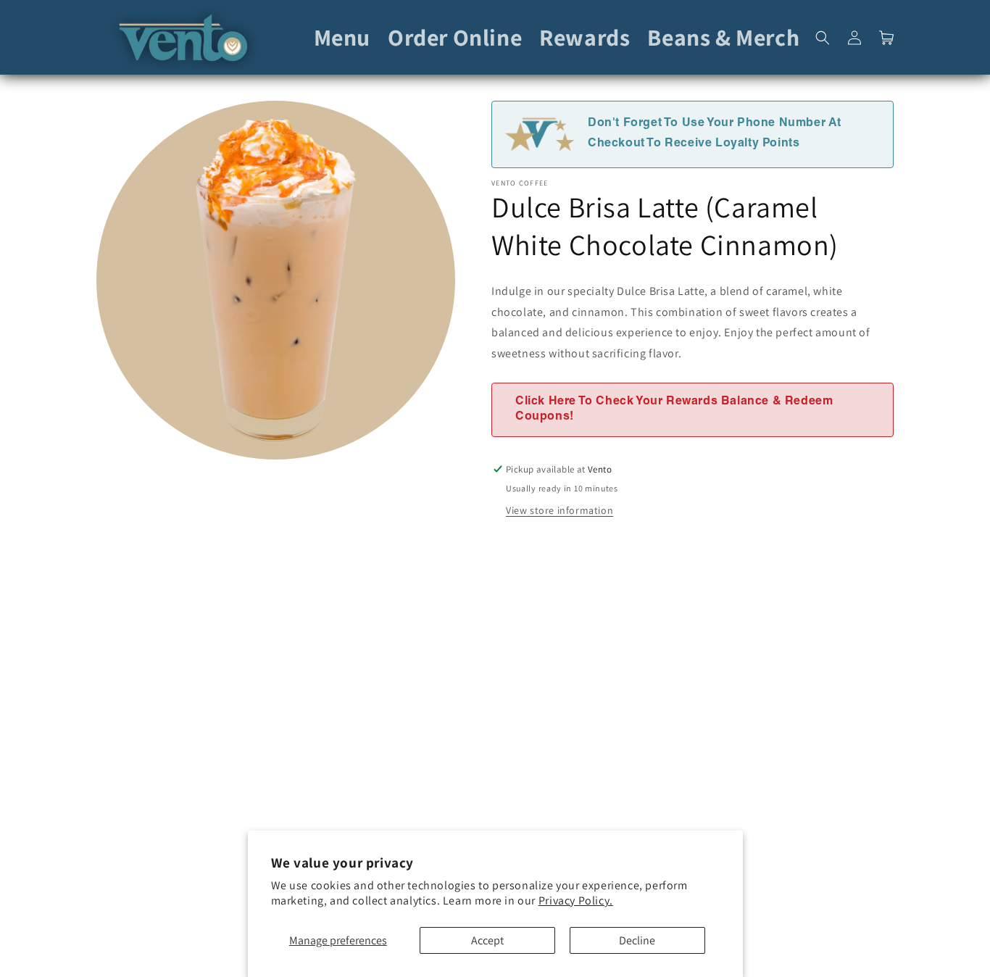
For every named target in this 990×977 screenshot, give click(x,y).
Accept (487, 940)
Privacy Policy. (575, 900)
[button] (823, 38)
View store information (559, 510)
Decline (637, 940)
